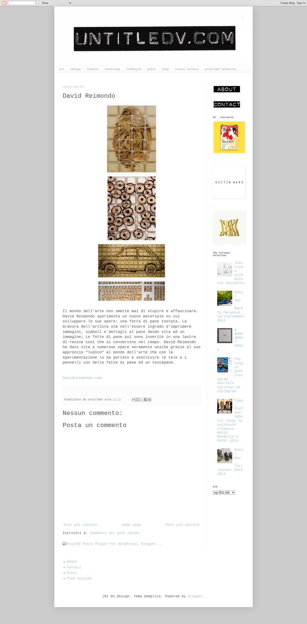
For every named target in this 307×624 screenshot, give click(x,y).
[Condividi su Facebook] (145, 399)
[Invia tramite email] (134, 399)
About (72, 562)
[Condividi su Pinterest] (149, 399)
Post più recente (80, 525)
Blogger (195, 596)
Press (72, 573)
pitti (151, 69)
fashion (93, 69)
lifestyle (133, 69)
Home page (131, 525)
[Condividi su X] (142, 399)
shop (165, 69)
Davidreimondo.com (82, 378)
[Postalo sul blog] (138, 399)
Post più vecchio (182, 525)
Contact (74, 567)
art (61, 69)
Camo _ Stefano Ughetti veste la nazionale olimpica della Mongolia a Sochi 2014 (230, 421)
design (76, 69)
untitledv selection (220, 69)
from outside (79, 579)
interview (112, 69)
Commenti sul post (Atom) (115, 533)
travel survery (186, 69)
